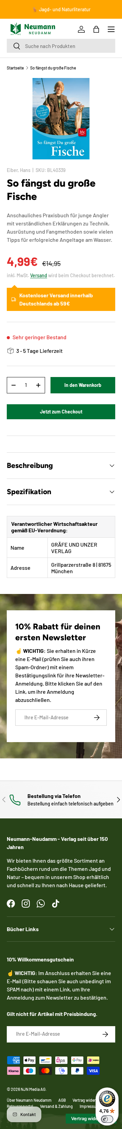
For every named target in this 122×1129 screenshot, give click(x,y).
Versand (38, 275)
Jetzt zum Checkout (61, 411)
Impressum (89, 1106)
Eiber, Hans (18, 170)
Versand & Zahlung (56, 1106)
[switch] (107, 1119)
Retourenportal (20, 1106)
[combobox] (61, 46)
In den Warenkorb (82, 385)
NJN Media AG (33, 1089)
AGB (62, 1100)
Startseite (15, 68)
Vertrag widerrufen (89, 1100)
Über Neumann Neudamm (29, 1100)
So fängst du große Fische (53, 68)
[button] (96, 29)
